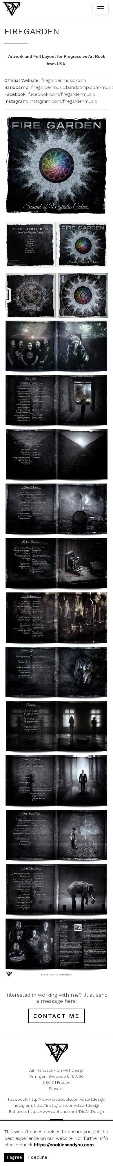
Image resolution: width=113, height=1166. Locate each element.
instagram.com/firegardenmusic (63, 101)
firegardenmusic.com (63, 80)
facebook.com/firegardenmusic (61, 94)
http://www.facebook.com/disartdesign (67, 1099)
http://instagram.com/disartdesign (67, 1105)
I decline (37, 1157)
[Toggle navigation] (100, 9)
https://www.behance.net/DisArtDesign (66, 1111)
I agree (14, 1157)
